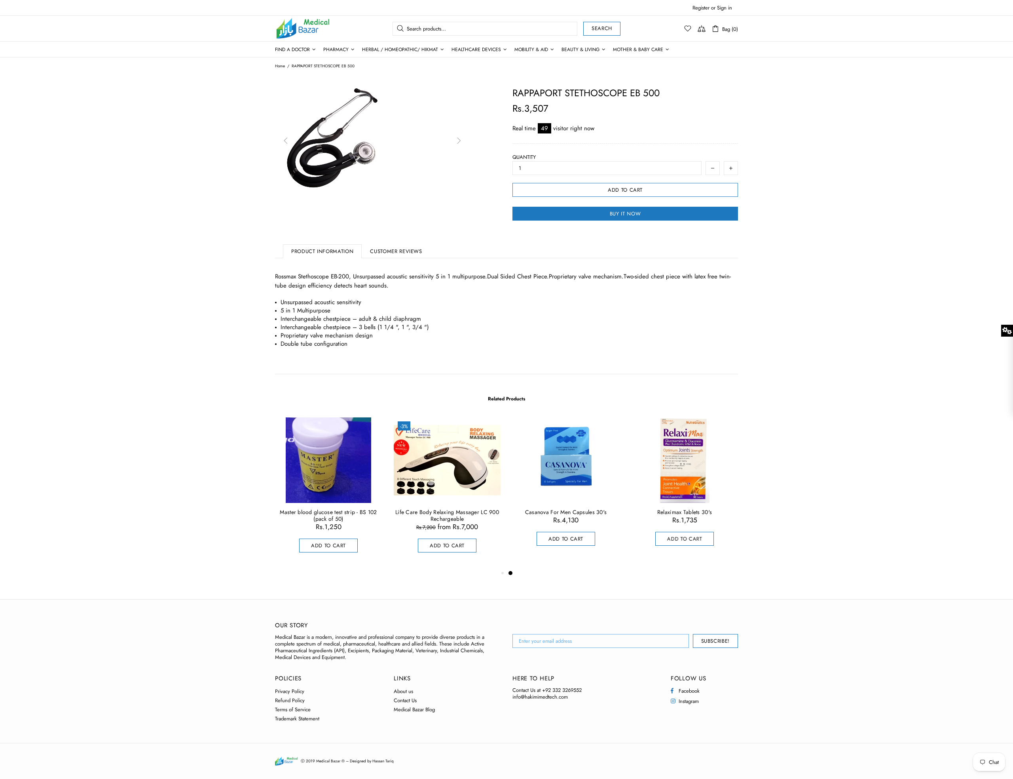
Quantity (524, 157)
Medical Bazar (292, 28)
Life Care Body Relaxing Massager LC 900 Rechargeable (447, 515)
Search (602, 28)
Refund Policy (290, 700)
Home (280, 66)
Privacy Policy (289, 691)
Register (700, 7)
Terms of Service (293, 709)
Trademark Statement (297, 718)
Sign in (724, 7)
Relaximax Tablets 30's (684, 512)
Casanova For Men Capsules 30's (566, 512)
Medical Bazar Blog (414, 709)
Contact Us (405, 700)
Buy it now (625, 213)
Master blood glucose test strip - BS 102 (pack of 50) (328, 515)
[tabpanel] (565, 489)
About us (403, 691)
